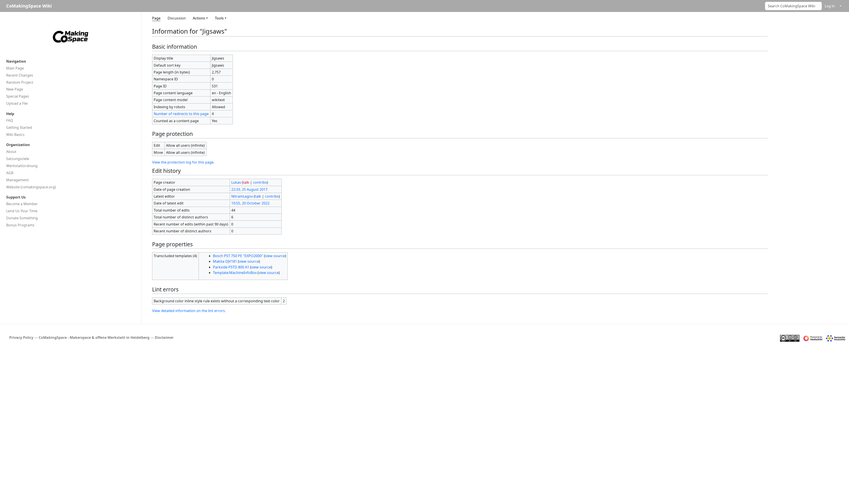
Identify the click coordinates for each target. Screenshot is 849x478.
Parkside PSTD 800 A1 (231, 267)
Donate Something (22, 218)
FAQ (9, 120)
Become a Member (22, 203)
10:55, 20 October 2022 (250, 203)
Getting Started (19, 127)
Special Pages (17, 96)
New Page (14, 89)
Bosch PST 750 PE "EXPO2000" (238, 255)
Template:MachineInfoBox (235, 272)
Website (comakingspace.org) (31, 187)
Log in (830, 6)
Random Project (19, 82)
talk (246, 182)
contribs (260, 182)
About (11, 151)
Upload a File (17, 103)
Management (17, 179)
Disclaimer (164, 337)
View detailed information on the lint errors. (189, 310)
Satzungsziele (17, 158)
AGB (9, 172)
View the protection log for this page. (183, 162)
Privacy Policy (21, 337)
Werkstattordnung (22, 165)
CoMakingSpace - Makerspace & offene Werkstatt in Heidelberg (94, 337)
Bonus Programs (20, 225)
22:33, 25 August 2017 (249, 189)
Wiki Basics (15, 134)
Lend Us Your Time (21, 210)
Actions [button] (199, 18)
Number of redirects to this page (181, 113)
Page (156, 18)
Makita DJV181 (225, 261)
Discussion (177, 18)
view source (275, 255)
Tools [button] (219, 18)
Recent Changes (19, 75)
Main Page (15, 68)
